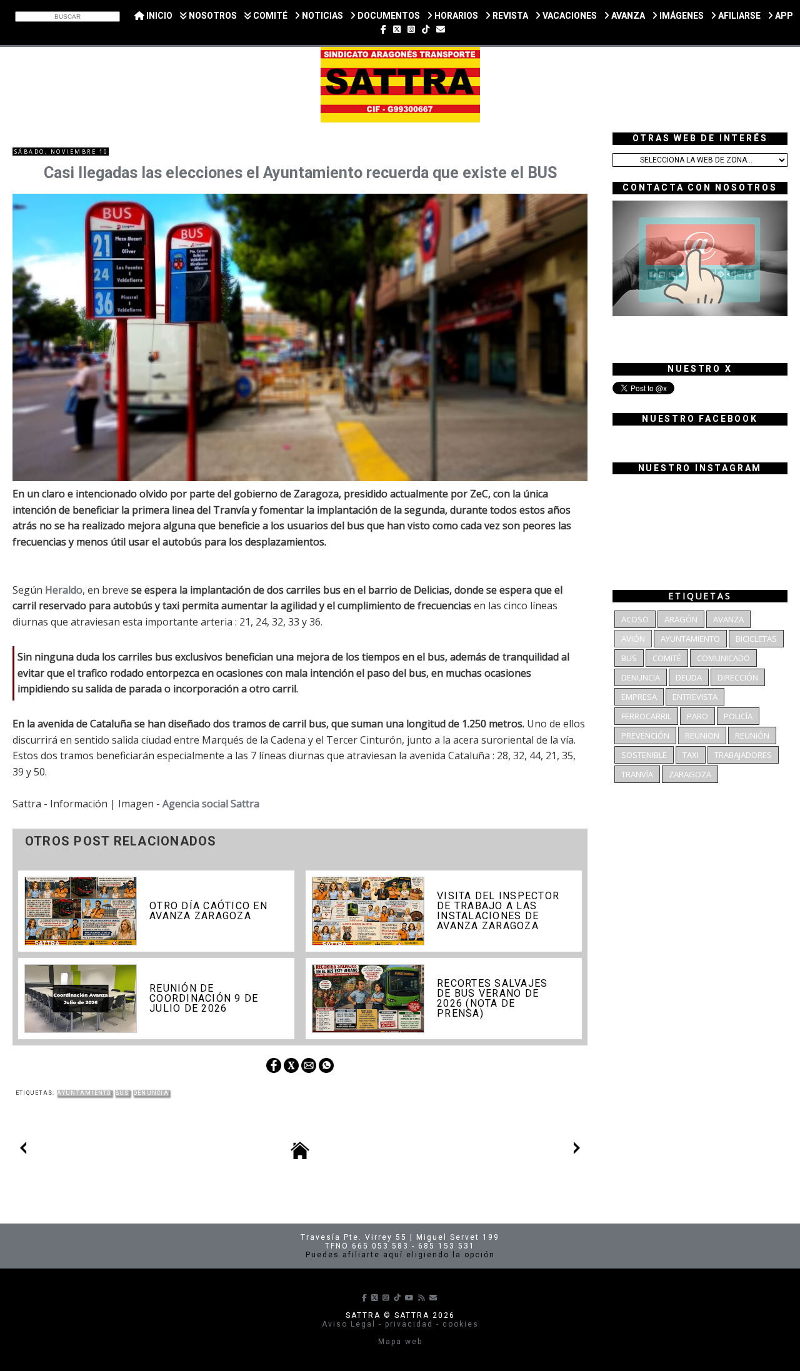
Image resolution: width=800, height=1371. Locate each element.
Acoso (635, 619)
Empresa (639, 696)
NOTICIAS (321, 16)
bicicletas (756, 638)
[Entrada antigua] (577, 1150)
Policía (738, 716)
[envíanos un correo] (441, 29)
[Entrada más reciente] (23, 1150)
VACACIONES (569, 16)
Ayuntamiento (84, 1093)
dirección (738, 677)
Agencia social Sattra (210, 803)
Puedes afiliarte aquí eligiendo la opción (400, 1254)
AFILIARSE (738, 16)
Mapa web (400, 1341)
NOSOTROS (212, 16)
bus (122, 1093)
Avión (633, 638)
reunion (702, 735)
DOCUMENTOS (388, 16)
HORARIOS (455, 16)
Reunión (752, 735)
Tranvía (637, 774)
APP (783, 16)
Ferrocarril (646, 716)
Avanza (728, 619)
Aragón (681, 619)
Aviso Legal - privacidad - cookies (400, 1324)
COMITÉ (269, 16)
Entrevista (695, 696)
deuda (689, 677)
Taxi (690, 754)
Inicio (158, 16)
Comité (666, 658)
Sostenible (644, 754)
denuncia (151, 1093)
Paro (697, 716)
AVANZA (627, 16)
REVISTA (509, 16)
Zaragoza (690, 774)
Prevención (645, 735)
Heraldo (63, 590)
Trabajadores (743, 754)
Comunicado (723, 658)
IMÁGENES (681, 16)
